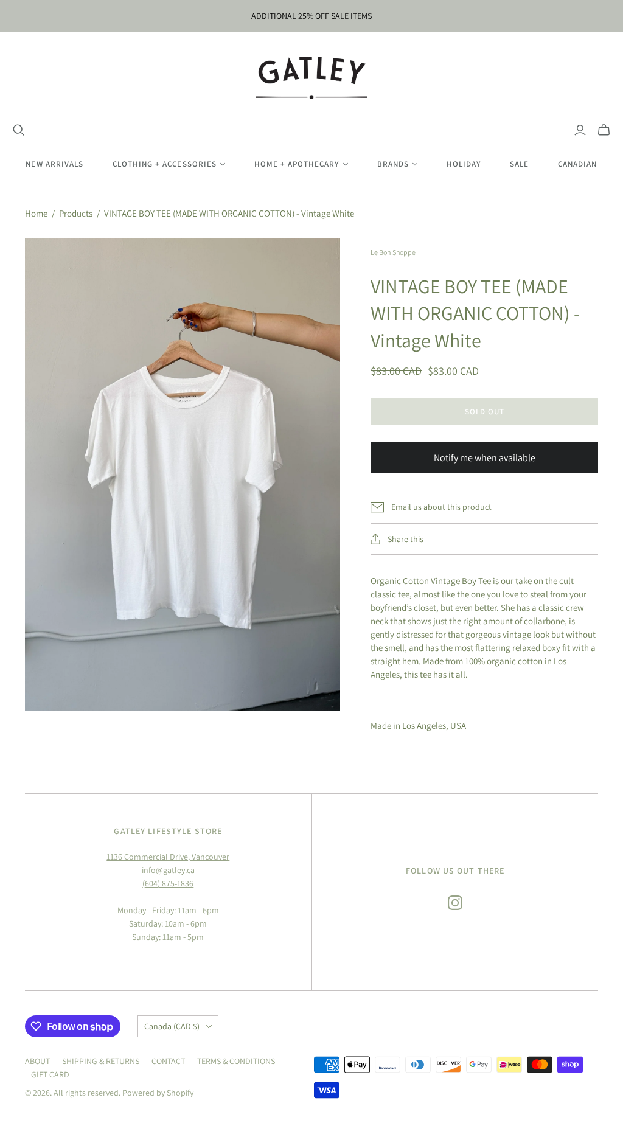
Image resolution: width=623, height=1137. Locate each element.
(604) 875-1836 (167, 883)
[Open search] (19, 130)
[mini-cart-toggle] (604, 130)
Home (36, 213)
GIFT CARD (50, 1074)
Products (75, 213)
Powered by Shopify (157, 1092)
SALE (519, 164)
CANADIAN (577, 164)
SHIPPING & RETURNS (100, 1060)
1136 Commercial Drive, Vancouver (167, 856)
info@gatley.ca (168, 869)
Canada (172, 1026)
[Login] (580, 130)
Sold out (484, 411)
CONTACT (168, 1060)
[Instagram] (455, 902)
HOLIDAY (464, 164)
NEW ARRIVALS (54, 164)
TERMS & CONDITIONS (236, 1060)
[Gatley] (312, 78)
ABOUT (37, 1060)
